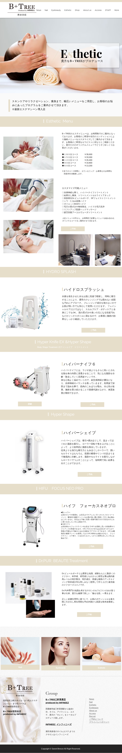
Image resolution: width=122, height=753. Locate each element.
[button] (30, 404)
